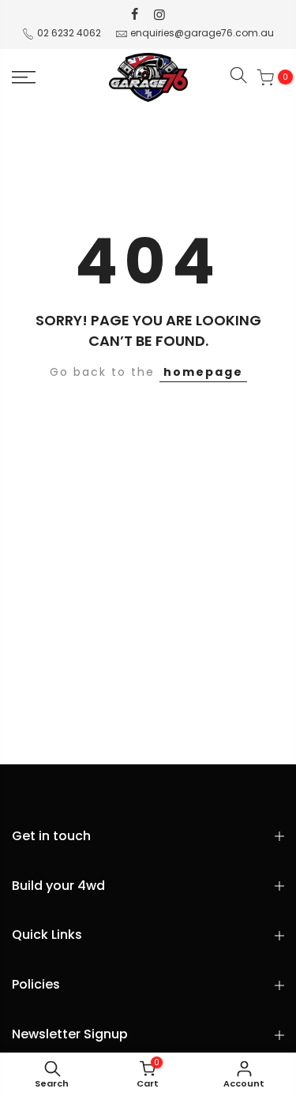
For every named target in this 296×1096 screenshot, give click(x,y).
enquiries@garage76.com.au (202, 32)
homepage (203, 372)
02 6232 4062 (69, 32)
